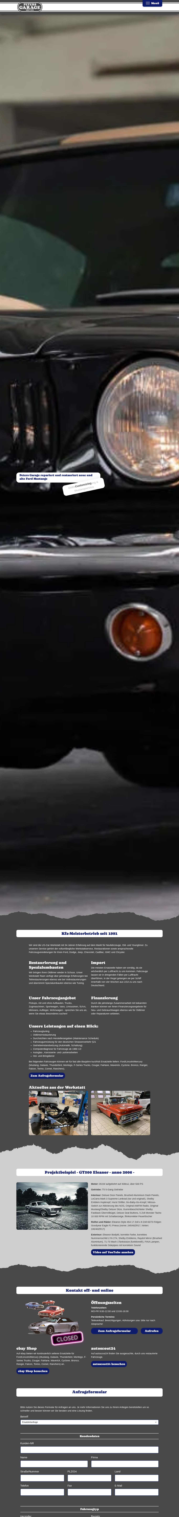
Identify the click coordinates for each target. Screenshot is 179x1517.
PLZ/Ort (72, 1471)
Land (117, 1471)
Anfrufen (152, 1331)
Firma (94, 1457)
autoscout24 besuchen (109, 1364)
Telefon (24, 1485)
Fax (69, 1485)
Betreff (24, 1416)
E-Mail (118, 1485)
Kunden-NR (27, 1443)
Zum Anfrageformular (47, 1075)
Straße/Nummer (29, 1471)
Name (23, 1457)
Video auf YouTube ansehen (113, 1252)
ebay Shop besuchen (33, 1371)
